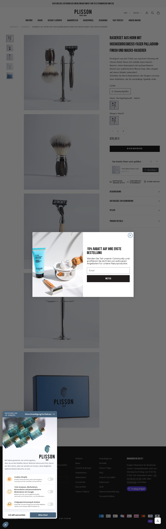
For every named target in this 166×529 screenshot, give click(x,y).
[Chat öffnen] (158, 521)
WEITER (108, 278)
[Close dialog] (130, 235)
